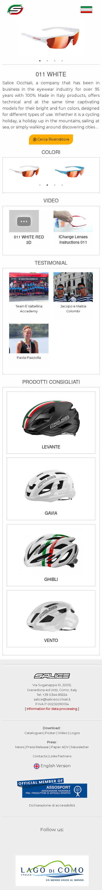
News (19, 747)
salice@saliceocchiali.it (52, 699)
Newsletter (80, 747)
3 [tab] (54, 60)
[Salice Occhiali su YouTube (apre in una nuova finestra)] (55, 841)
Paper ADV (60, 747)
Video (63, 733)
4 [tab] (62, 60)
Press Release (37, 747)
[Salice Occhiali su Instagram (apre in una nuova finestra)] (49, 841)
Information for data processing (52, 709)
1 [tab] (39, 60)
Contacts (40, 756)
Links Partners (60, 756)
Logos (75, 733)
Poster (50, 733)
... (97, 127)
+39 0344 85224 (55, 695)
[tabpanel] (51, 38)
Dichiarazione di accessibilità (52, 805)
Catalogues (34, 733)
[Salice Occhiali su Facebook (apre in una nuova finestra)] (42, 841)
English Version (55, 765)
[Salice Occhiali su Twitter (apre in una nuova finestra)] (61, 841)
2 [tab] (47, 60)
